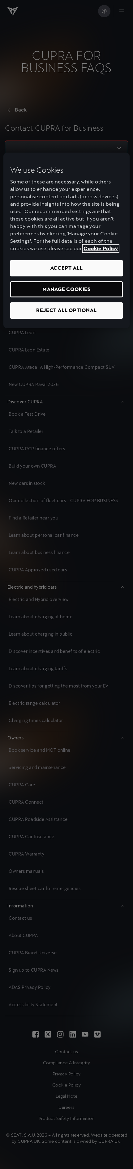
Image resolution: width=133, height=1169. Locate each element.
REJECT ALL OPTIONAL (66, 310)
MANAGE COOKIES (66, 289)
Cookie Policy (101, 248)
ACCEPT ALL (66, 268)
